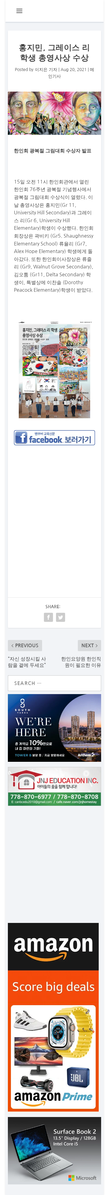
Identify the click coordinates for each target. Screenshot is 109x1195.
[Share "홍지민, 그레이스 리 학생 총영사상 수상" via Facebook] (48, 617)
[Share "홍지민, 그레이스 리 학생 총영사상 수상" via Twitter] (60, 617)
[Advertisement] (54, 509)
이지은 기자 (46, 69)
